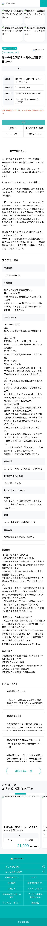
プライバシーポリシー (12, 902)
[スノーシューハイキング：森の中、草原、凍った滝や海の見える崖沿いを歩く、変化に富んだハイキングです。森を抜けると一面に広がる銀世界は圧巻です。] (12, 17)
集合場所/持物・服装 (34, 128)
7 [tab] (35, 794)
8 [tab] (38, 794)
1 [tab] (10, 794)
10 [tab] (43, 794)
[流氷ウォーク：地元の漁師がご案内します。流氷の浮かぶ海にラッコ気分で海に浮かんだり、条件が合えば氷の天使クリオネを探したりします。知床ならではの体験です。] (34, 17)
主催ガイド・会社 (34, 134)
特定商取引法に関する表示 (12, 895)
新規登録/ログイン (35, 883)
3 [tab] (16, 794)
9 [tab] (40, 794)
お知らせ (11, 888)
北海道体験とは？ (11, 877)
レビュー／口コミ (35, 888)
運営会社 (35, 902)
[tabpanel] (21, 822)
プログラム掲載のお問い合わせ (35, 895)
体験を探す (34, 3)
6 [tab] (33, 794)
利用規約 (11, 883)
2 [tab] (13, 794)
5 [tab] (30, 794)
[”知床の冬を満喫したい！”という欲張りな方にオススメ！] (12, 34)
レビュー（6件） (13, 134)
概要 (23, 122)
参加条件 (12, 128)
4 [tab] (23, 794)
